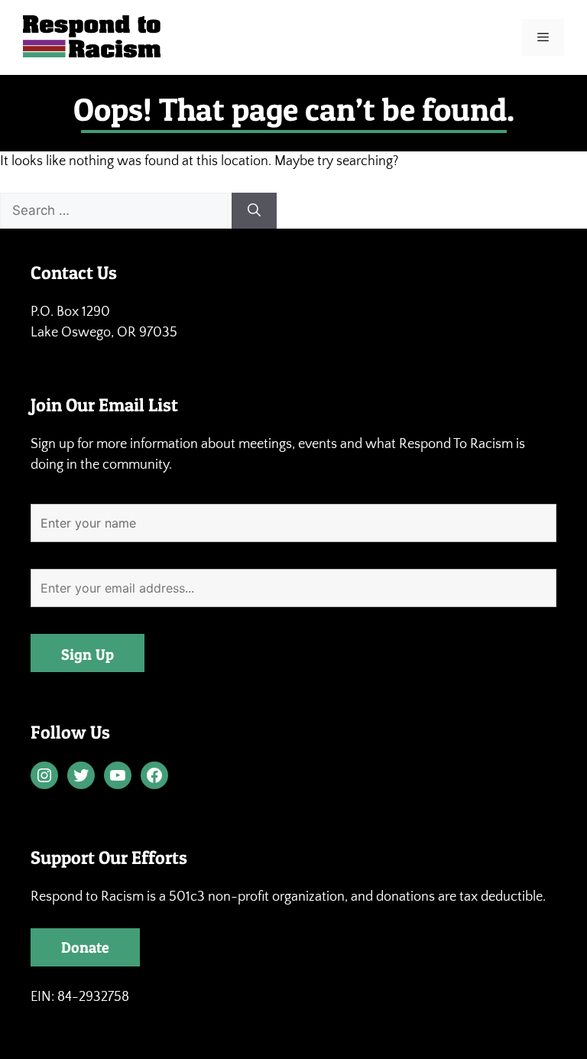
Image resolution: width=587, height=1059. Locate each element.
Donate (85, 947)
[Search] (254, 211)
